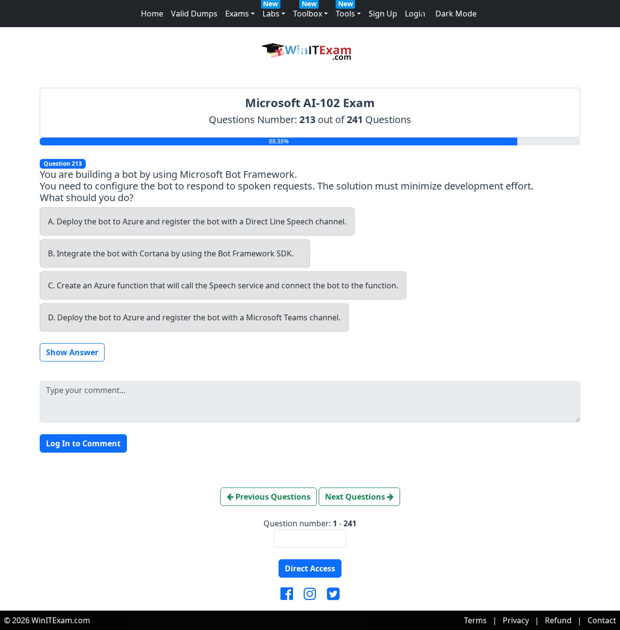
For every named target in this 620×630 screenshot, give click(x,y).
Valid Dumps (194, 13)
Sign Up (383, 13)
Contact (602, 620)
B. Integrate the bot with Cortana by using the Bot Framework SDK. (171, 253)
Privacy (516, 620)
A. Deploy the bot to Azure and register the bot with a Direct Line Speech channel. (197, 221)
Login (415, 13)
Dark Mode (456, 13)
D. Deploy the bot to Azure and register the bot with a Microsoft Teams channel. (194, 317)
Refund (558, 620)
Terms (475, 620)
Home (152, 13)
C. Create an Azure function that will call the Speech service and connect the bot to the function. (223, 285)
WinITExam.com (60, 620)
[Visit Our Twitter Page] (333, 594)
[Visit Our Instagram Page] (310, 594)
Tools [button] (345, 13)
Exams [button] (237, 13)
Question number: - (310, 523)
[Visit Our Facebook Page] (286, 594)
